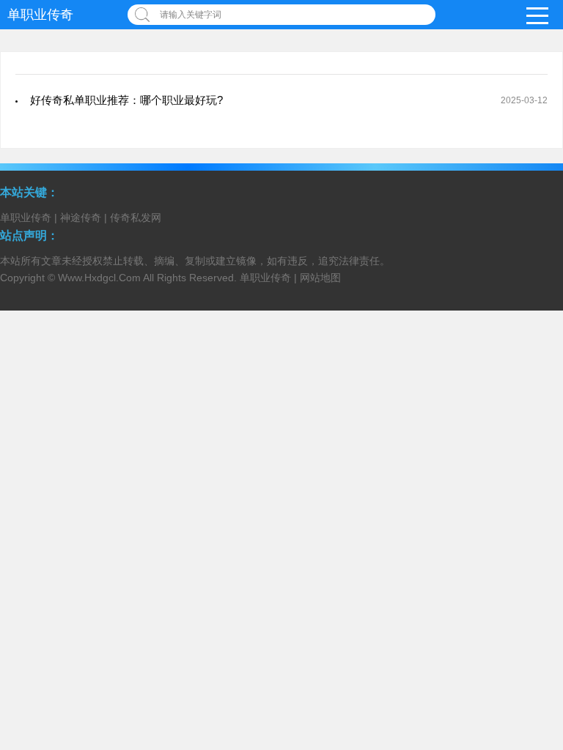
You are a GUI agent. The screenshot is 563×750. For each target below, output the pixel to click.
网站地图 (320, 277)
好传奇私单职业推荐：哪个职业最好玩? (126, 100)
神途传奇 (80, 217)
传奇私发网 (135, 217)
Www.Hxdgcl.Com (99, 277)
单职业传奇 (40, 14)
